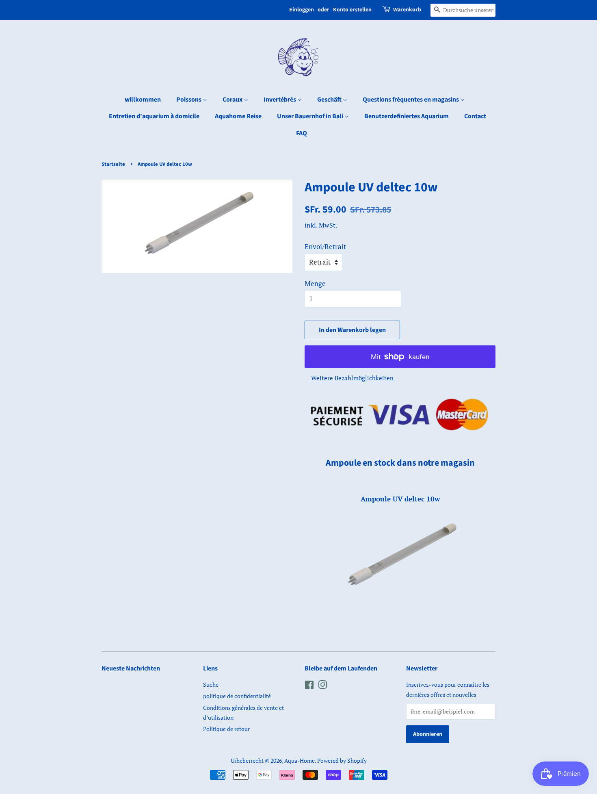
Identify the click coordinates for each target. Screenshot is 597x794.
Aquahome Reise (238, 116)
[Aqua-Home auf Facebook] (309, 686)
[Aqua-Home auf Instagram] (322, 686)
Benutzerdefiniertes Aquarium (406, 116)
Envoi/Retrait (325, 246)
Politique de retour (226, 729)
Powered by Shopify (342, 760)
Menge (315, 283)
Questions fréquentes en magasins (411, 99)
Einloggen (301, 10)
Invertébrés (280, 99)
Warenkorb (407, 10)
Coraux (233, 99)
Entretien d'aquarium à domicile (154, 116)
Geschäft (330, 99)
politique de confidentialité (237, 696)
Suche (210, 684)
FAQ (301, 133)
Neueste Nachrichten (131, 668)
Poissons (189, 99)
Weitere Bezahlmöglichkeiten (352, 378)
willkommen (143, 99)
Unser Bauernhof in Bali (310, 116)
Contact (475, 116)
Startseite (113, 164)
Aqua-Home (299, 760)
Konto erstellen (352, 10)
